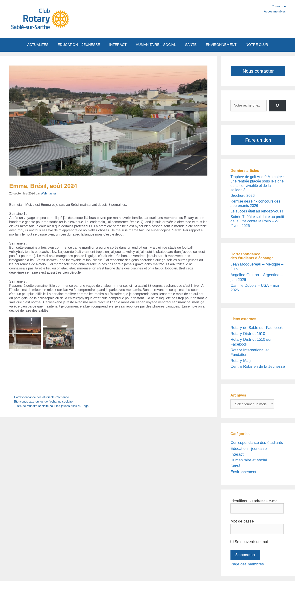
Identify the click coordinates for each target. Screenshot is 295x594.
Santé (235, 466)
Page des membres (247, 564)
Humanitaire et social (248, 460)
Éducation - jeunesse (248, 448)
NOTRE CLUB (257, 45)
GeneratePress (190, 587)
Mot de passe (242, 521)
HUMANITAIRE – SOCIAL (156, 45)
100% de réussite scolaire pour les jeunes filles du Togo (51, 406)
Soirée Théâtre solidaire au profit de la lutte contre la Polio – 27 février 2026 (257, 221)
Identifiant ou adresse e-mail (254, 501)
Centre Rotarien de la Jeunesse (257, 366)
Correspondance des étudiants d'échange (41, 397)
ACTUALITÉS (37, 45)
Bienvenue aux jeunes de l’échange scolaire (43, 401)
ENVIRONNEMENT (221, 45)
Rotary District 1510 (247, 333)
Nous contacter (258, 71)
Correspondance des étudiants (256, 442)
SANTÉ (191, 45)
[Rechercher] (277, 105)
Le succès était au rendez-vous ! (256, 211)
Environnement (243, 472)
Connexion (279, 6)
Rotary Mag (240, 360)
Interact (237, 454)
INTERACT (118, 45)
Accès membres (275, 11)
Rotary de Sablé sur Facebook (256, 327)
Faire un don (258, 140)
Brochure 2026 (242, 195)
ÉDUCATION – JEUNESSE (79, 45)
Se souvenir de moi (250, 542)
